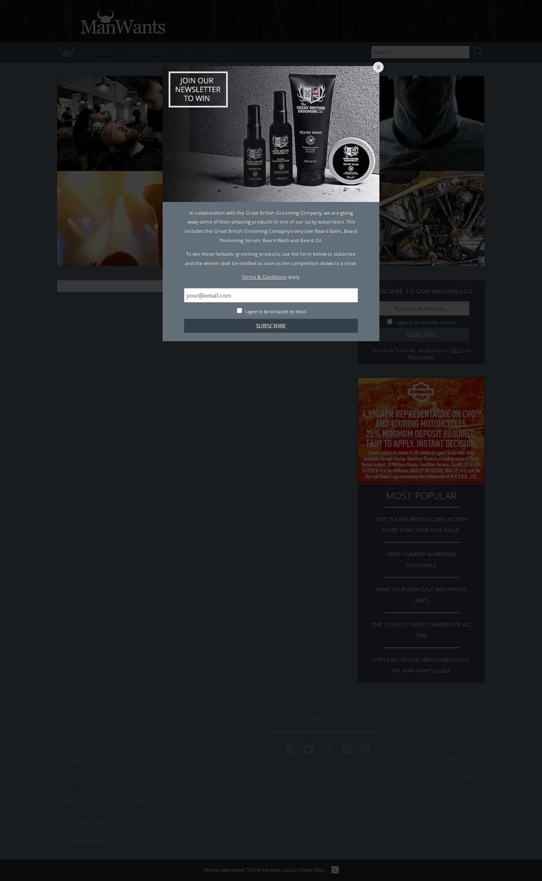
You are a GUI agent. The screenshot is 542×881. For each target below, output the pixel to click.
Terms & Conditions (264, 276)
